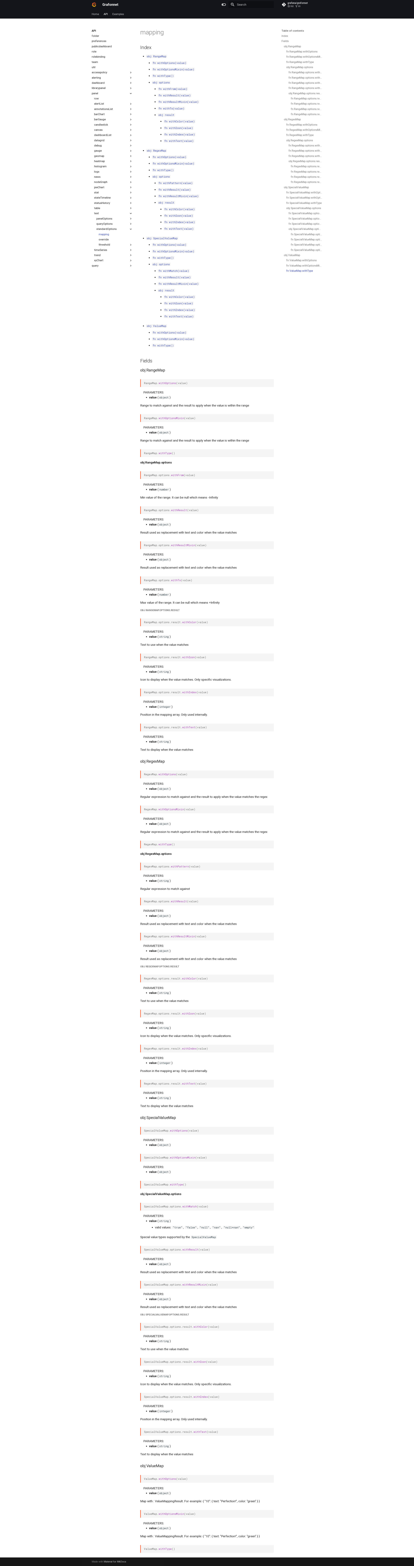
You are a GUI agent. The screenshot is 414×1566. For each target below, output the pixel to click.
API (106, 14)
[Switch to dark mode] (224, 5)
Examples (118, 14)
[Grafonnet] (94, 5)
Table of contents (293, 30)
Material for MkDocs (115, 1561)
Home (95, 14)
